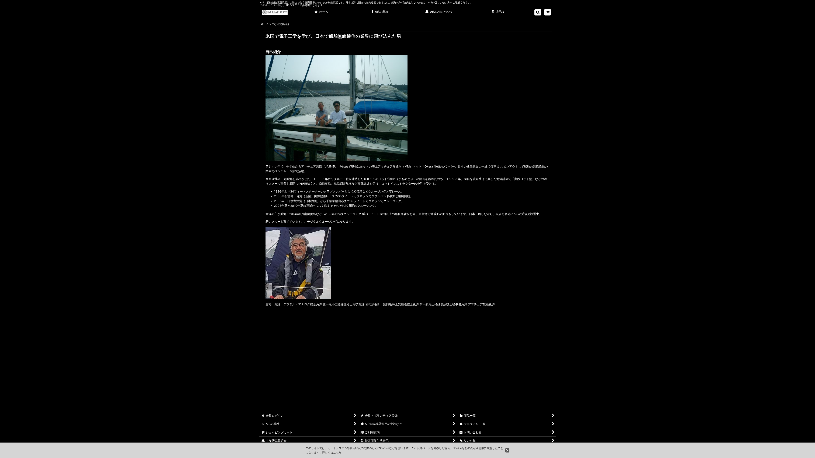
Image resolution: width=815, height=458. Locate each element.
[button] (537, 12)
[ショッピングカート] (547, 12)
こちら (337, 452)
